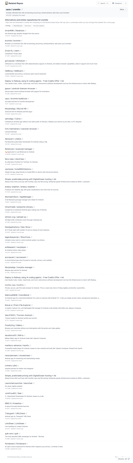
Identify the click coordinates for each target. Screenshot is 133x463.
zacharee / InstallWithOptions (18, 169)
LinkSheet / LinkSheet (14, 423)
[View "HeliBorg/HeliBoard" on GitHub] (24, 71)
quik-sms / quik (11, 433)
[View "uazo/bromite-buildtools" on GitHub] (28, 98)
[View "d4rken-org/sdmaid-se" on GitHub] (27, 217)
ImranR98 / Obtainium (14, 30)
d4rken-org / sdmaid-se (15, 217)
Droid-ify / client (12, 51)
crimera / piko (11, 365)
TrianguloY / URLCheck (15, 413)
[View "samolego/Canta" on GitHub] (22, 119)
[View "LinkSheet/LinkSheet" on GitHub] (25, 423)
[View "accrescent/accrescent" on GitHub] (27, 257)
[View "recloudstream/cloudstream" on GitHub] (31, 355)
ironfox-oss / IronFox (14, 285)
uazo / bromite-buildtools (16, 99)
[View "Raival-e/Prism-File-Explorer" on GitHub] (32, 305)
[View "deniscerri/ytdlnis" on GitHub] (22, 139)
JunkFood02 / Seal (13, 393)
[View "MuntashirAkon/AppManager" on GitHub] (32, 197)
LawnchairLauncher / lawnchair (19, 383)
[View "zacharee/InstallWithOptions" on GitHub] (32, 169)
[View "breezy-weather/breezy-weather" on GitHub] (36, 187)
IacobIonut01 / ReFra (14, 335)
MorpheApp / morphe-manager (19, 267)
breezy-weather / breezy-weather (20, 187)
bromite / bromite (12, 41)
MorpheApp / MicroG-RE (16, 109)
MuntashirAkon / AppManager (18, 197)
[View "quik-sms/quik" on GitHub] (19, 433)
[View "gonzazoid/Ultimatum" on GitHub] (26, 61)
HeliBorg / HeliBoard (14, 71)
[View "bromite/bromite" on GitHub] (21, 41)
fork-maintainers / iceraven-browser (21, 129)
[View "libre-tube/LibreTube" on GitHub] (25, 159)
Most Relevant (17, 25)
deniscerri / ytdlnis (13, 139)
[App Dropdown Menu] (125, 3)
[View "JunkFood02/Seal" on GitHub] (22, 393)
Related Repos (16, 3)
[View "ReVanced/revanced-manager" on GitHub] (33, 149)
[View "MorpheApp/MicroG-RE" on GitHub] (28, 109)
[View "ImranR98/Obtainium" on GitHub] (25, 30)
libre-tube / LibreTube (14, 159)
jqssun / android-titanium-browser (20, 88)
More (122, 9)
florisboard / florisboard (15, 444)
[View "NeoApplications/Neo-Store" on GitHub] (31, 227)
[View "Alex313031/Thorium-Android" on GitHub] (33, 315)
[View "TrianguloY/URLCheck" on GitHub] (26, 413)
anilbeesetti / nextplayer (15, 247)
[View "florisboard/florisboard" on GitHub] (27, 444)
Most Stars (28, 25)
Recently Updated (38, 25)
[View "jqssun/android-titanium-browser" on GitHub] (36, 88)
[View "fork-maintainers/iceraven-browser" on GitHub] (38, 129)
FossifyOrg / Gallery (13, 325)
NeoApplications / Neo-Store (17, 227)
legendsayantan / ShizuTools (17, 237)
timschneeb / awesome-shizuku (19, 207)
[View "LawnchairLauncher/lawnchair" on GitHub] (34, 383)
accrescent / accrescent (15, 257)
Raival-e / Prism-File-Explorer (18, 305)
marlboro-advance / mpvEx (17, 345)
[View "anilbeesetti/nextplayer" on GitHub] (27, 247)
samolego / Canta (12, 119)
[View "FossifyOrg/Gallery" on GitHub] (23, 325)
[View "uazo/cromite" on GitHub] (22, 9)
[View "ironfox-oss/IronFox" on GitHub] (25, 285)
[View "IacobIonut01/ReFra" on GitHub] (24, 335)
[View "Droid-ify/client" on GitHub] (20, 51)
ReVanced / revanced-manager (18, 149)
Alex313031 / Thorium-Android (18, 315)
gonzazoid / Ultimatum (15, 61)
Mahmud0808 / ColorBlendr (17, 295)
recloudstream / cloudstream (17, 355)
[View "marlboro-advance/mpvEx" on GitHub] (30, 345)
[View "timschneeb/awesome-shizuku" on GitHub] (34, 207)
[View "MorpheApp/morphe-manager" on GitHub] (34, 267)
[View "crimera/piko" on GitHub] (18, 365)
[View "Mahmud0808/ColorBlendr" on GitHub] (30, 295)
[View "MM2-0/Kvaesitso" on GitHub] (23, 403)
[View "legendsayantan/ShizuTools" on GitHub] (31, 237)
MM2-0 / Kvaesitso (13, 403)
